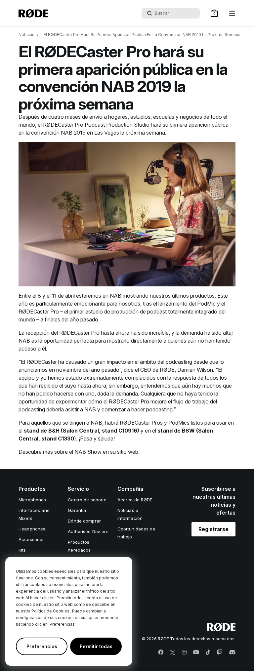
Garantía (77, 510)
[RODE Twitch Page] (219, 652)
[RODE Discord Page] (232, 652)
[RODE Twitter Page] (172, 652)
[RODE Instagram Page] (184, 652)
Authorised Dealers (88, 531)
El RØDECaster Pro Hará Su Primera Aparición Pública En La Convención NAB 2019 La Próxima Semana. (142, 34)
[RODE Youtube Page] (196, 652)
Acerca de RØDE (134, 499)
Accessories (32, 539)
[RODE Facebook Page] (160, 652)
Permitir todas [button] (96, 646)
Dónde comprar (84, 521)
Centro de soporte (87, 499)
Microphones (32, 499)
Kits (22, 550)
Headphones (32, 528)
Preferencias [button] (41, 646)
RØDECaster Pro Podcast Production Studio (96, 124)
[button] (214, 13)
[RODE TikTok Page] (208, 652)
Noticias (26, 34)
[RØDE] (33, 13)
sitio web (127, 451)
